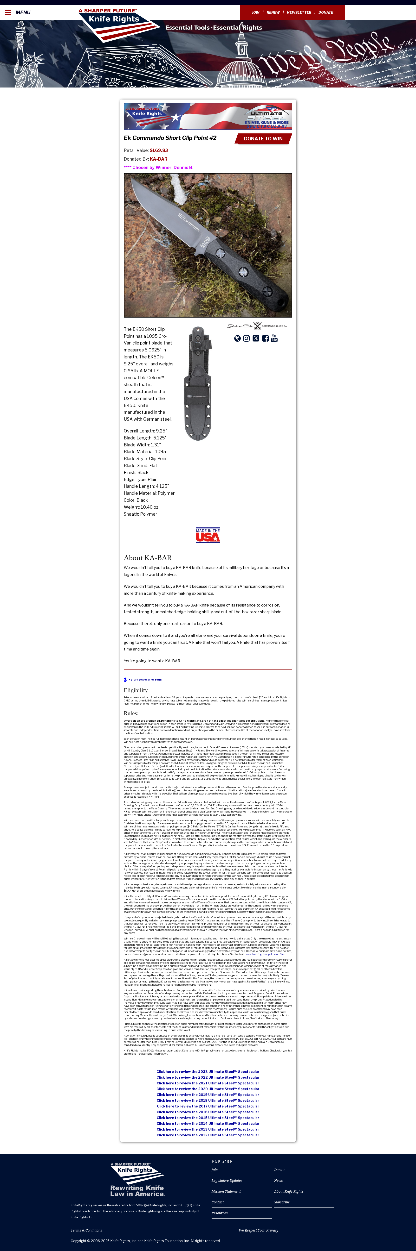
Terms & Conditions (86, 1230)
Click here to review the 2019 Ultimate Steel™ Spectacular (208, 1095)
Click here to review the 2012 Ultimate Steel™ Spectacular (208, 1135)
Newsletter (299, 12)
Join (256, 12)
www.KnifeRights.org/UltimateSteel (266, 954)
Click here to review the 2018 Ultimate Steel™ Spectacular (208, 1100)
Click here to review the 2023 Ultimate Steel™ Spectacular (208, 1072)
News (278, 1180)
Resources (220, 1213)
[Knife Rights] (137, 1179)
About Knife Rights (288, 1191)
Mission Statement (226, 1191)
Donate (325, 12)
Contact (218, 1202)
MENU (22, 12)
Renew (273, 12)
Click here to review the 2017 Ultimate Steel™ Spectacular (208, 1106)
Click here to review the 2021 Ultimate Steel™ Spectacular (208, 1083)
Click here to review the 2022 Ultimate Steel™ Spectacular (208, 1077)
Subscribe (282, 1202)
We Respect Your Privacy (258, 1230)
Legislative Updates (227, 1180)
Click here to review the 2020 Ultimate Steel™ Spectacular (208, 1089)
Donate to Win (263, 139)
